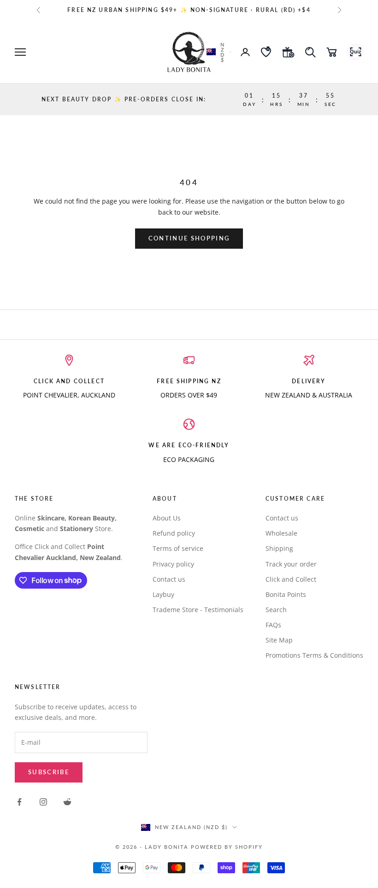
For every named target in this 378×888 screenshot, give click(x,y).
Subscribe (48, 772)
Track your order (291, 564)
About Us (167, 518)
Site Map (279, 640)
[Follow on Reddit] (67, 801)
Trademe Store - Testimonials (198, 609)
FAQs (273, 624)
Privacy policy (173, 564)
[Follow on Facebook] (19, 801)
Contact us (169, 579)
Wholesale (281, 533)
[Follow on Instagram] (43, 801)
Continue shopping (189, 238)
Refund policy (174, 533)
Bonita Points (286, 594)
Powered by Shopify (227, 847)
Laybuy (163, 594)
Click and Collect (291, 579)
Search (276, 609)
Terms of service (178, 548)
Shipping (279, 548)
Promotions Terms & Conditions (314, 655)
